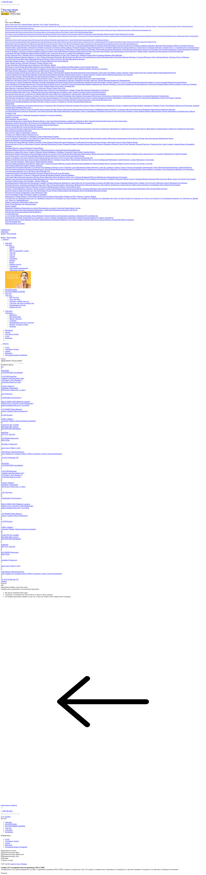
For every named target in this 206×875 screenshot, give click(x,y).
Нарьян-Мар (9, 104)
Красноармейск (35, 51)
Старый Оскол (71, 53)
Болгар (136, 138)
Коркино (104, 179)
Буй (14, 59)
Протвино (195, 49)
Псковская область (111, 30)
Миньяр (8, 179)
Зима (112, 183)
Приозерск (27, 86)
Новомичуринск (39, 67)
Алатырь (57, 150)
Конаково (74, 73)
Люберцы (144, 46)
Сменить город (15, 14)
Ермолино (24, 57)
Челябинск (112, 179)
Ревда (108, 169)
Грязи (7, 63)
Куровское (82, 47)
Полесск (89, 98)
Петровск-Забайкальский (49, 187)
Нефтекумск (72, 129)
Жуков (65, 57)
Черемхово (174, 183)
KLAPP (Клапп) (7, 415)
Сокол (70, 92)
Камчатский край (35, 44)
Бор (160, 144)
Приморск (113, 84)
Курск (37, 61)
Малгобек (28, 131)
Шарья (71, 59)
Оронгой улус (50, 198)
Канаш (51, 150)
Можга (40, 148)
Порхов (72, 100)
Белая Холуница (15, 142)
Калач (40, 80)
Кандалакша (87, 96)
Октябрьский (103, 160)
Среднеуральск (11, 171)
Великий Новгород (85, 102)
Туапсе (162, 105)
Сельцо (93, 78)
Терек (22, 125)
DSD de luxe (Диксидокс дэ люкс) (13, 390)
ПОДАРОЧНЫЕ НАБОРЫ (15, 826)
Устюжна (81, 92)
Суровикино (122, 109)
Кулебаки (73, 144)
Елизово (8, 212)
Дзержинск (154, 144)
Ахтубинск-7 (19, 115)
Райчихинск (57, 210)
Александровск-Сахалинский (110, 220)
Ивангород (144, 84)
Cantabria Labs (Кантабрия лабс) (12, 378)
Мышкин (31, 76)
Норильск (97, 185)
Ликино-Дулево (72, 47)
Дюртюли (84, 160)
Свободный (48, 210)
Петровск (75, 163)
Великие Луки (106, 100)
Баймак (8, 160)
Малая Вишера (24, 102)
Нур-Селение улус (74, 198)
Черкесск (19, 133)
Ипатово (27, 129)
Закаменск (41, 198)
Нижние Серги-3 (58, 167)
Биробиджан (16, 221)
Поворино (79, 80)
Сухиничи (140, 57)
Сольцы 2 (54, 102)
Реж (96, 167)
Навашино (108, 144)
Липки (40, 75)
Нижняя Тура (71, 169)
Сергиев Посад (142, 47)
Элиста (24, 119)
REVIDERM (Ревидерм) (10, 438)
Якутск (87, 216)
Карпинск (175, 167)
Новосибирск (63, 191)
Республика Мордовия (12, 36)
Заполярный (19, 96)
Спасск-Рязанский (63, 67)
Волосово (22, 84)
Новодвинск (67, 94)
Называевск (26, 192)
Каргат (21, 191)
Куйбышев (90, 191)
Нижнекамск (122, 138)
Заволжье (44, 144)
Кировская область (56, 36)
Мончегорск (96, 96)
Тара (33, 192)
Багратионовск (18, 98)
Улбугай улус (188, 198)
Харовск (88, 92)
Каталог (6, 239)
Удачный (47, 216)
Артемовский (10, 167)
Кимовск (61, 75)
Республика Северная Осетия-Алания (54, 34)
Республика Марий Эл (42, 36)
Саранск (40, 136)
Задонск (18, 63)
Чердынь (70, 154)
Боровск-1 (32, 57)
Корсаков (8, 220)
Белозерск (9, 92)
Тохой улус (130, 198)
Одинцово (56, 47)
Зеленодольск (62, 138)
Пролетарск (75, 111)
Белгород (62, 53)
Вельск (8, 94)
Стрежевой (42, 194)
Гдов (19, 100)
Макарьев (33, 59)
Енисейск (145, 185)
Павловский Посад (98, 47)
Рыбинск (52, 76)
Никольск (56, 92)
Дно (23, 100)
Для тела (8, 828)
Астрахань (51, 115)
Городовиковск (11, 119)
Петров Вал (35, 109)
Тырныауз (33, 125)
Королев (130, 49)
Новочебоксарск (74, 150)
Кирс (7, 142)
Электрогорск (153, 51)
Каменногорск (97, 84)
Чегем (26, 125)
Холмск (74, 220)
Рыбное (48, 67)
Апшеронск (20, 105)
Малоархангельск (26, 65)
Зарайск (55, 46)
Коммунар (130, 84)
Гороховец (43, 82)
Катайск (17, 173)
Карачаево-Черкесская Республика (108, 34)
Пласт (88, 179)
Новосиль (36, 65)
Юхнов (160, 57)
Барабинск (76, 191)
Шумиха (47, 173)
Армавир (196, 105)
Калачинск (17, 192)
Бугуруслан (64, 158)
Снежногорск (164, 96)
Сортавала (105, 90)
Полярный (155, 96)
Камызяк (27, 115)
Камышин (147, 109)
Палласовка (89, 109)
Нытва (45, 154)
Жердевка (9, 71)
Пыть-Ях (56, 177)
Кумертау (126, 160)
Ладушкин (170, 98)
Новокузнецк (123, 189)
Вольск (107, 163)
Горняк (18, 196)
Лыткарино (186, 49)
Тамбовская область (139, 26)
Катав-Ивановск (39, 179)
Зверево (142, 111)
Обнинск (186, 57)
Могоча (29, 187)
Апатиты (35, 96)
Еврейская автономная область (108, 44)
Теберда (34, 133)
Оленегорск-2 (106, 96)
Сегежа (78, 90)
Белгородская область (25, 26)
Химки (107, 51)
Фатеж (32, 61)
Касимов (95, 67)
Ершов (14, 163)
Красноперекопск (60, 121)
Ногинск (190, 46)
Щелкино (36, 121)
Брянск (81, 78)
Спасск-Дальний (50, 218)
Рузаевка (55, 136)
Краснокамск (87, 154)
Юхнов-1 (166, 57)
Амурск (78, 208)
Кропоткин (61, 105)
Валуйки (17, 53)
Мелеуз (51, 160)
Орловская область (101, 26)
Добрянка (135, 154)
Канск (162, 185)
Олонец (51, 90)
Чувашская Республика (101, 36)
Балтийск (109, 98)
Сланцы (34, 86)
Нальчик (40, 125)
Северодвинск (77, 94)
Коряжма (102, 94)
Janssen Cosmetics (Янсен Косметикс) (14, 411)
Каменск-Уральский (130, 169)
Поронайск (56, 220)
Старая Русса (63, 102)
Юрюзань (29, 179)
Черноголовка (10, 47)
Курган (59, 173)
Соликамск (159, 154)
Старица (118, 73)
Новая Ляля (90, 167)
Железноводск (152, 129)
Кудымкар (183, 154)
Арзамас (170, 144)
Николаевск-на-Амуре (30, 208)
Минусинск (137, 185)
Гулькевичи (48, 105)
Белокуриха (42, 196)
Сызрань (86, 152)
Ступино (49, 49)
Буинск (48, 138)
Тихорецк (156, 105)
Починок (55, 69)
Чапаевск (39, 152)
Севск (50, 78)
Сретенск (62, 187)
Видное (130, 46)
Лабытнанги (18, 175)
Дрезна (63, 47)
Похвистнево (78, 152)
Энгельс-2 (142, 163)
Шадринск (66, 173)
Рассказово (60, 71)
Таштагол (29, 189)
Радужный (177, 82)
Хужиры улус (178, 198)
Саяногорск (15, 202)
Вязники (35, 82)
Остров (54, 100)
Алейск (30, 196)
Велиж (13, 69)
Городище (28, 156)
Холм (75, 102)
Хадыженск (29, 105)
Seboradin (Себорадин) (9, 444)
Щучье (53, 173)
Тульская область (162, 26)
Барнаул (24, 196)
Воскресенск (26, 46)
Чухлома (65, 59)
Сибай (120, 160)
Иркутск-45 (80, 183)
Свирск (167, 183)
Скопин (88, 67)
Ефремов (34, 75)
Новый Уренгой (61, 175)
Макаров (28, 220)
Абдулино (24, 158)
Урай (68, 177)
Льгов (60, 61)
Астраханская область (54, 32)
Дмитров (40, 46)
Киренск (16, 183)
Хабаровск (18, 208)
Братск (101, 183)
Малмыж (70, 142)
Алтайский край (100, 42)
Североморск (128, 96)
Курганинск (84, 105)
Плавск (79, 75)
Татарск (104, 191)
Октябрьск (60, 152)
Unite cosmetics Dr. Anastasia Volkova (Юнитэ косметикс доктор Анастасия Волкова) (31, 454)
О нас (7, 347)
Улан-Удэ (12, 200)
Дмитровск (15, 65)
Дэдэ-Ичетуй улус (12, 198)
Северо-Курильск (45, 220)
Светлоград (96, 129)
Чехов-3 (73, 49)
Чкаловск (132, 144)
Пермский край (126, 36)
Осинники (86, 189)
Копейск (146, 179)
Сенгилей (13, 162)
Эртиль (101, 80)
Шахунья (8, 146)
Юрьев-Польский (138, 82)
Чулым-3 (55, 191)
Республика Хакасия (126, 42)
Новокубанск (101, 105)
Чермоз (17, 154)
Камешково (51, 82)
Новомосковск (70, 75)
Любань (47, 86)
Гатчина (137, 84)
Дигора (14, 127)
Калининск (21, 163)
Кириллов (48, 92)
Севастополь (122, 121)
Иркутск (95, 183)
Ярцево (88, 69)
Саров (164, 144)
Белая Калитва (15, 111)
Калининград (137, 98)
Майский (8, 125)
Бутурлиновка (33, 80)
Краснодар (180, 105)
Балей (7, 187)
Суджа (27, 61)
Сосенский (86, 57)
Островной (59, 96)
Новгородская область (125, 30)
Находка (31, 218)
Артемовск (24, 185)
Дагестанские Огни (35, 123)
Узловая (98, 75)
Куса (73, 179)
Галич (18, 59)
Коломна (81, 51)
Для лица (8, 822)
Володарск (30, 144)
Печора (49, 88)
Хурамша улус (86, 198)
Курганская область (38, 40)
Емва (7, 88)
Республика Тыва (138, 42)
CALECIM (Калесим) (9, 376)
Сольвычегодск (30, 94)
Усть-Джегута (10, 133)
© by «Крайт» (6, 817)
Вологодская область (53, 30)
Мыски (79, 189)
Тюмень (33, 165)
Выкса (183, 144)
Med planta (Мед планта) (10, 427)
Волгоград (131, 109)
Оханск (54, 154)
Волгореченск (79, 59)
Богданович (20, 167)
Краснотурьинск (11, 169)
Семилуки (94, 80)
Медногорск (49, 158)
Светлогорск (127, 98)
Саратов (48, 163)
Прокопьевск (141, 189)
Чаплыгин (33, 63)
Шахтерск (95, 220)
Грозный (30, 134)
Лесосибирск (106, 185)
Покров (88, 82)
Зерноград (25, 111)
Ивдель (189, 167)
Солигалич (58, 59)
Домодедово (100, 49)
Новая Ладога (55, 84)
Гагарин (19, 69)
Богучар (14, 80)
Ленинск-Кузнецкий (110, 189)
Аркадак (8, 163)
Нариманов (35, 115)
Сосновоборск (154, 185)
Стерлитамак (149, 160)
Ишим (17, 165)
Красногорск (122, 46)
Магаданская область (48, 44)
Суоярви (71, 90)
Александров (10, 82)
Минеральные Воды (59, 129)
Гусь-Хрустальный (160, 82)
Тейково (82, 55)
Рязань (77, 67)
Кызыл (33, 204)
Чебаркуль (44, 181)
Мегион (37, 177)
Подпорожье (18, 86)
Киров (99, 57)
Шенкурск (58, 94)
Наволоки (47, 55)
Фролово (172, 109)
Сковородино (18, 210)
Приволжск (74, 55)
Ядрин (37, 150)
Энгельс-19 (134, 163)
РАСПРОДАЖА (11, 824)
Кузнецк (81, 156)
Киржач (65, 82)
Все (2, 367)
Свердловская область (25, 40)
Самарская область (115, 36)
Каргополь (15, 94)
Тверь (136, 73)
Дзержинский (73, 51)
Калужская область (52, 26)
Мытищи (159, 46)
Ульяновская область (183, 36)
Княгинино (52, 144)
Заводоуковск (10, 165)
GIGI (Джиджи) (6, 394)
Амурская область (23, 44)
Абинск (8, 105)
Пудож (56, 90)
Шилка (74, 187)
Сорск (36, 202)
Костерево (102, 82)
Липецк (46, 63)
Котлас (21, 94)
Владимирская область (26, 28)
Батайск (130, 111)
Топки (36, 189)
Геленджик (188, 105)
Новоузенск (40, 163)
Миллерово (58, 111)
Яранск (130, 142)
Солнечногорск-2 (39, 49)
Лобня (179, 49)
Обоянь (16, 61)
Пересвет (158, 47)
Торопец (125, 73)
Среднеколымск (62, 216)
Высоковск (112, 46)
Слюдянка (50, 183)
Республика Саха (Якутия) (63, 44)
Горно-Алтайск (10, 206)
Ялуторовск (25, 165)
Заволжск (26, 55)
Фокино (15, 78)
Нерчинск (36, 187)
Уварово (53, 71)
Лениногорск (85, 138)
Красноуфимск (148, 169)
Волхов (47, 84)
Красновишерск (37, 154)
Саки (52, 121)
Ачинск (123, 185)
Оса (49, 154)
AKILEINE (5, 370)
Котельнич (63, 142)
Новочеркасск (173, 111)
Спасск (8, 156)
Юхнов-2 (173, 57)
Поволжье (36, 24)
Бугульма (41, 138)
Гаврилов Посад (16, 55)
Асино (7, 194)
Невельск (64, 220)
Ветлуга (23, 144)
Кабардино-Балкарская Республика (30, 34)
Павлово (87, 144)
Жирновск (16, 109)
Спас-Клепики (19, 67)
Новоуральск (61, 169)
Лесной (48, 169)
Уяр (48, 185)
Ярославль (71, 76)
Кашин (68, 73)
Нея (52, 59)
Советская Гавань (63, 208)
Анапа (13, 105)
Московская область (11, 26)
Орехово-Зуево (52, 51)
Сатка (57, 179)
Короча (32, 53)
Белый (23, 73)
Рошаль (44, 51)
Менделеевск (103, 138)
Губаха (128, 154)
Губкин (88, 53)
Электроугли (33, 47)
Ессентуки (133, 129)
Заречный (74, 156)
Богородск (15, 144)
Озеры (88, 47)
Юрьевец (108, 55)
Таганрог (8, 113)
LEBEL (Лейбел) (7, 419)
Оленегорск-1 (138, 96)
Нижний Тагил (116, 169)
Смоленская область (126, 26)
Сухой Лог (102, 167)
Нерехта (47, 59)
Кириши (161, 84)
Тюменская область (11, 40)
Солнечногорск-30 (12, 49)
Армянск (70, 121)
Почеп (45, 78)
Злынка (28, 78)
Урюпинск (165, 109)
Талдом (56, 49)
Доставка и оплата (12, 349)
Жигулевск (24, 152)
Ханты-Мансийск (46, 177)
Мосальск (148, 57)
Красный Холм (84, 73)
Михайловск (115, 129)
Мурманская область (82, 30)
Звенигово (9, 140)
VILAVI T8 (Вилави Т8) (9, 458)
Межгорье (140, 160)
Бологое (29, 73)
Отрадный (68, 152)
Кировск (178, 84)
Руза (123, 47)
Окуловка (33, 102)
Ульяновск (21, 162)
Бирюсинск (66, 183)
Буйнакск (81, 123)
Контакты (8, 353)
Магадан (15, 214)
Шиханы (62, 163)
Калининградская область (97, 30)
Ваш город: (10, 10)
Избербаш (46, 123)
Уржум (124, 142)
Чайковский (168, 154)
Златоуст (132, 179)
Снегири (79, 46)
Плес (68, 55)
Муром (184, 82)
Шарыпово (169, 185)
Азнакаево (14, 138)
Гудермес (8, 134)
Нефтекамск (113, 160)
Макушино (32, 173)
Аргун (36, 134)
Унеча (76, 78)
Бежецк (17, 73)
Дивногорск (70, 185)
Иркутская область (11, 42)
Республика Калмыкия (81, 32)
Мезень (39, 94)
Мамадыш (94, 138)
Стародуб (56, 78)
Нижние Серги (70, 167)
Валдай (16, 102)
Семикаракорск (92, 111)
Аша (17, 179)
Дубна (124, 49)
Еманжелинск (95, 179)
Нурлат (130, 138)
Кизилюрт (24, 123)
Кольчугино (73, 82)
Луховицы (137, 46)
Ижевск (16, 148)
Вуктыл (34, 88)
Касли (47, 179)
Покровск (80, 216)
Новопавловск (46, 129)
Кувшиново (94, 73)
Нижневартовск (113, 177)
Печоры (66, 100)
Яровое (93, 196)
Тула (124, 75)
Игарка (39, 185)
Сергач (121, 144)
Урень (126, 144)
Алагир (8, 127)
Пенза (68, 156)
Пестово (40, 102)
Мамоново (156, 98)
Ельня (49, 69)
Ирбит (140, 169)
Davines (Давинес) (7, 386)
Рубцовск (50, 196)
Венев (28, 75)
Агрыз (7, 138)
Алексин (8, 75)
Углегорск (87, 220)
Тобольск (39, 165)
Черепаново (41, 191)
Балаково (55, 163)
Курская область (77, 26)
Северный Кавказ (27, 24)
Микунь (12, 88)
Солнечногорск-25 (26, 49)
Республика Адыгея (67, 32)
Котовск (16, 71)
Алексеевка (9, 53)
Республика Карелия (39, 30)
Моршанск (23, 71)
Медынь (133, 57)
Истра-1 (73, 46)
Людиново (118, 57)
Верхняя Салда (30, 167)
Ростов (38, 76)
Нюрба (53, 216)
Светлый (177, 98)
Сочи (29, 107)
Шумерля (64, 150)
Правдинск (81, 98)
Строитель (55, 53)
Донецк (165, 111)
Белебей (14, 160)
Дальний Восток (54, 24)
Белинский (15, 156)
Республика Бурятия (112, 42)
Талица (123, 167)
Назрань (13, 131)
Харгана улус (139, 198)
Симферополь (79, 121)
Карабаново (27, 82)
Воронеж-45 (115, 80)
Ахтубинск (9, 115)
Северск (35, 194)
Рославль (67, 69)
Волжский (139, 109)
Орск (71, 158)
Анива (22, 220)
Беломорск (32, 90)
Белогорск (18, 121)
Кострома (9, 59)
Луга (11, 86)
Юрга (148, 189)
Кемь (7, 90)
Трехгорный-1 (29, 181)
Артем (25, 218)
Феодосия (108, 121)
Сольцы (47, 102)
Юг (20, 24)
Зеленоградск (42, 98)
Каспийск (73, 123)
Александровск (120, 154)
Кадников (64, 92)
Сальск (83, 111)
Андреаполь (9, 73)
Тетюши (142, 138)
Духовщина (42, 69)
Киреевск (54, 75)
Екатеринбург (138, 167)
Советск (104, 75)
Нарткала (16, 125)
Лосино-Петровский (175, 51)
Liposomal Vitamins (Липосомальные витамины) (18, 421)
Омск (45, 192)
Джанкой (92, 121)
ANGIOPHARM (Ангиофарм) (12, 372)
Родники (89, 55)
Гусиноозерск (167, 198)
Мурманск (28, 96)
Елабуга (54, 138)
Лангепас (30, 177)
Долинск (35, 220)
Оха (69, 220)
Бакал (52, 179)
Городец (37, 144)
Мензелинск (112, 138)
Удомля (131, 73)
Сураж (63, 78)
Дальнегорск (39, 218)
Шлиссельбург (169, 84)
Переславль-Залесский (83, 76)
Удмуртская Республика (86, 36)
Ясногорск (118, 75)
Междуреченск (162, 189)
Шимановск (39, 210)
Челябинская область (102, 40)
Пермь (94, 154)
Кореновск (70, 105)
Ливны (53, 65)
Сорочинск (77, 158)
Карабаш (139, 179)
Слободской (110, 142)
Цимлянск (101, 111)
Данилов (18, 76)
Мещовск (126, 57)
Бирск (27, 160)
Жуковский (117, 49)
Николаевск (68, 109)
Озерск (67, 98)
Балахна (8, 144)
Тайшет (142, 183)
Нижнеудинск (133, 183)
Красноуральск (39, 169)
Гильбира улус (61, 198)
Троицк (38, 181)
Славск (95, 98)
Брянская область (187, 26)
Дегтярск (32, 171)
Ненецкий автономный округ (141, 30)
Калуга (180, 57)
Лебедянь (25, 63)
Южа (114, 55)
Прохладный (48, 125)
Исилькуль (9, 192)
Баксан (55, 125)
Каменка (35, 156)
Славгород (80, 196)
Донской (129, 75)
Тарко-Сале (9, 175)
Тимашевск (148, 105)
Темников (33, 136)
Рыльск (22, 61)
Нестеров (73, 98)
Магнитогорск (161, 179)
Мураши (81, 142)
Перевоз (115, 144)
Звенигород (146, 49)
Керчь (42, 121)
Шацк (72, 67)
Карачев (34, 78)
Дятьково (8, 78)
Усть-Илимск (182, 183)
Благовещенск (34, 160)
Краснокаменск (20, 187)
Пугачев (126, 163)
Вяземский (9, 208)
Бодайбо (107, 183)
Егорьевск (48, 46)
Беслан (31, 127)
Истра (67, 46)
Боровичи (9, 102)
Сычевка (74, 69)
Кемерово (94, 189)
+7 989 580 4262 (7, 2)
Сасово (82, 67)
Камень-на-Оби (70, 196)
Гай (91, 158)
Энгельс (149, 163)
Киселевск (66, 189)
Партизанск (72, 218)
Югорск (94, 177)
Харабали (43, 115)
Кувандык (86, 158)
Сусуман (8, 214)
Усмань (40, 63)
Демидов (26, 69)
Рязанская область (113, 26)
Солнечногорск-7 (193, 47)
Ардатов (8, 136)
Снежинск (9, 181)
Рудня (61, 69)
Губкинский (35, 175)
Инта (60, 88)
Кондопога (13, 90)
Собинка (109, 82)
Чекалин (91, 75)
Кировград (22, 169)
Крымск (77, 105)
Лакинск (116, 82)
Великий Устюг (25, 92)
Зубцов (56, 73)
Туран (12, 204)
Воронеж (107, 80)
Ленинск (60, 109)
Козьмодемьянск (29, 140)
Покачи (79, 177)
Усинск (55, 88)
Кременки (59, 57)
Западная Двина (47, 73)
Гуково (136, 111)
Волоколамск (16, 46)
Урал (41, 24)
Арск (30, 138)
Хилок (68, 187)
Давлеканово (76, 160)
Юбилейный (63, 51)
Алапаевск (158, 169)
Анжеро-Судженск (46, 189)
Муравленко (50, 175)
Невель (28, 100)
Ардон (25, 127)
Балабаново (9, 57)
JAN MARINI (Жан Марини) (11, 409)
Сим (13, 179)
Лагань (19, 119)
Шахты (192, 111)
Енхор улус (158, 198)
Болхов (8, 65)
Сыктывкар (20, 88)
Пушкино (109, 47)
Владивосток (10, 218)
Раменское (117, 47)
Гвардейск (9, 98)
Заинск (70, 138)
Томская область (89, 42)
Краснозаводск (130, 47)
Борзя (12, 187)
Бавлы (35, 138)
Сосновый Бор (69, 86)
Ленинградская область (13, 30)
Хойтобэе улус (97, 198)
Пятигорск (173, 129)
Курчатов (43, 61)
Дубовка (8, 109)
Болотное (8, 191)
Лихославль (103, 73)
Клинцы (87, 78)
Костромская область (65, 26)
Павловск (71, 80)
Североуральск (92, 169)
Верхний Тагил (22, 171)
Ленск (34, 216)
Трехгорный (191, 179)
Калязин (62, 73)
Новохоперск (63, 80)
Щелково (92, 49)
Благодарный (10, 129)
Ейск (55, 105)
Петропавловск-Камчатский (22, 212)
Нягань (63, 177)
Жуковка (22, 78)
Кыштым (152, 179)
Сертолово (72, 84)
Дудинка (53, 185)
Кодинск (16, 185)
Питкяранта (63, 90)
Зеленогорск (115, 185)
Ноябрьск (70, 175)
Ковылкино (47, 136)
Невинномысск (163, 129)
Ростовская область (40, 32)
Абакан (8, 202)
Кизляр (67, 123)
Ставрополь (124, 129)
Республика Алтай (150, 42)
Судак (47, 121)
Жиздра (79, 57)
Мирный (86, 94)
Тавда (38, 171)
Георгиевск (190, 129)
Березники (101, 154)
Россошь (86, 80)
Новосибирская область (65, 42)
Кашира (86, 46)
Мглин (40, 78)
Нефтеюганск (102, 177)
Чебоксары (44, 150)
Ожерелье (100, 46)
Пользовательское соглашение (16, 355)
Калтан (73, 189)
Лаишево (76, 138)
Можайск (152, 46)
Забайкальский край (37, 42)
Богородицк (21, 75)
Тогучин (33, 191)
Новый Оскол (45, 53)
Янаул (68, 160)
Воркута (28, 88)
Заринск (87, 196)
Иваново (119, 55)
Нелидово (143, 73)
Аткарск (68, 163)
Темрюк (140, 105)
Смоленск (104, 69)
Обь (70, 191)
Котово (54, 109)
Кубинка (41, 47)
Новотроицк (40, 158)
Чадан (7, 204)
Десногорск (95, 69)
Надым (43, 175)
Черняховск (117, 98)
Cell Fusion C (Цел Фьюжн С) (11, 380)
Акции (7, 351)
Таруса (154, 57)
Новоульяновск (42, 162)
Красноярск (60, 185)
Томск (21, 194)
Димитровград (30, 162)
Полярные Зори (70, 96)
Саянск (73, 183)
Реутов (162, 49)
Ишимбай (44, 160)
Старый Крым (27, 121)
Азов (14, 113)
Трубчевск (70, 78)
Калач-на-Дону (25, 109)
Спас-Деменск (41, 57)
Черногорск (24, 202)
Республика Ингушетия (89, 34)
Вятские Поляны (28, 142)
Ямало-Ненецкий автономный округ (57, 40)
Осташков (111, 73)
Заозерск (52, 96)
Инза (7, 162)
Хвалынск (114, 163)
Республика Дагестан (12, 34)
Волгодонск (122, 111)
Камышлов (171, 169)
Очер (59, 154)
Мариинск (22, 189)
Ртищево (94, 163)
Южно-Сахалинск (127, 220)
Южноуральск (18, 181)
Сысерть (117, 167)
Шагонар (18, 204)
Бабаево (16, 92)
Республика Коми (26, 30)
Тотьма (75, 92)
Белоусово (72, 57)
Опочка (60, 100)
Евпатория (100, 121)
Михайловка (156, 109)
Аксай (7, 111)
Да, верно (5, 14)
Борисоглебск (22, 80)
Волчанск (190, 169)
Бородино (89, 185)
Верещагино (10, 154)
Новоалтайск (59, 196)
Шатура (85, 49)
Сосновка (38, 142)
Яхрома (34, 46)
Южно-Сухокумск (57, 123)
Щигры (65, 61)
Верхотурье (40, 167)
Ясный (8, 158)
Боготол (129, 185)
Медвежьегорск (42, 90)
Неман (34, 98)
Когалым (22, 177)
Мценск (47, 65)
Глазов (35, 148)
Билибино (14, 223)
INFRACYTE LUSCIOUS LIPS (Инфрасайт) (17, 403)
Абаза (31, 202)
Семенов (176, 144)
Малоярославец (108, 57)
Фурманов (100, 55)
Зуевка (44, 142)
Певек (7, 223)
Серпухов (113, 51)
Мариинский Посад (19, 150)
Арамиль (110, 167)
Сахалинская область (91, 44)
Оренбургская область (152, 36)
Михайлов (29, 67)
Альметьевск (23, 138)
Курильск (16, 220)
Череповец (96, 92)
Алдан (7, 216)
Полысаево (132, 189)
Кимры (155, 73)
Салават (133, 160)
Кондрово (51, 57)
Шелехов (160, 183)
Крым (91, 32)
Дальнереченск (62, 218)
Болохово (46, 75)
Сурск (21, 156)
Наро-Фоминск (168, 46)
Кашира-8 (92, 46)
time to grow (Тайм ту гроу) (10, 448)
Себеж (93, 100)
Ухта (63, 88)
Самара (17, 152)
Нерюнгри (94, 216)
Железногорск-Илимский (29, 183)
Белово (154, 189)
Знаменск (58, 115)
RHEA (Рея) (5, 440)
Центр (7, 24)
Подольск (89, 51)
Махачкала (9, 123)
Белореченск (39, 105)
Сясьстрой (64, 84)
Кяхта (123, 198)
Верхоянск (20, 216)
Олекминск (72, 216)
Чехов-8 (79, 49)
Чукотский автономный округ (128, 44)
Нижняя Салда (181, 169)
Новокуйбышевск (49, 152)
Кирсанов (37, 71)
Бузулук (57, 158)
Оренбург (31, 158)
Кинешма (39, 55)
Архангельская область (67, 30)
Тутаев (59, 76)
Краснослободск (111, 109)
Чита (78, 187)
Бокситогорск (31, 84)
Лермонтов (181, 129)
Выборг (89, 84)
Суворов (85, 75)
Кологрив (40, 59)
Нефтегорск (9, 152)
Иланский (9, 185)
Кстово (59, 144)
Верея (176, 46)
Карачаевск (27, 133)
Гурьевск (27, 98)
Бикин (72, 208)
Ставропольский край (74, 34)
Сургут (73, 177)
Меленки (81, 82)
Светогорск (121, 84)
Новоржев (47, 100)
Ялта (87, 121)
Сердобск (62, 156)
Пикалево (40, 84)
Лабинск (92, 105)
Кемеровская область (51, 42)
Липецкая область (89, 26)
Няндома (45, 94)
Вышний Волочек (169, 73)
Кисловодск (142, 129)
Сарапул (22, 148)
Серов (164, 169)
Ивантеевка (137, 49)
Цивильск (31, 150)
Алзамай (42, 183)
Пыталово (87, 100)
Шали (24, 134)
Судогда (123, 82)
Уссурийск (100, 218)
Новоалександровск (84, 129)
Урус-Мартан (17, 134)
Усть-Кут (153, 183)
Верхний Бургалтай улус (28, 198)
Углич (64, 76)
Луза (76, 142)
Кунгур (152, 154)
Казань (156, 138)
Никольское (54, 86)
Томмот (13, 216)
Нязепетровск (80, 179)
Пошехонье (45, 76)
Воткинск (29, 148)
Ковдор (12, 96)
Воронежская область (12, 28)
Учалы (63, 160)
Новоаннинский (79, 109)
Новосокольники (37, 100)
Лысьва (146, 154)
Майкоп (8, 117)
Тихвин (41, 86)
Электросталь (24, 51)
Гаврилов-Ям (10, 76)
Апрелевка (183, 46)
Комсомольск (56, 55)
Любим (25, 76)
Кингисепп (153, 84)
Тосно (61, 86)
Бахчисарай (9, 121)
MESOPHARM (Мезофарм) (11, 428)
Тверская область (151, 26)
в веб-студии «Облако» (18, 864)
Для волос (9, 830)
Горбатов (100, 144)
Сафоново (81, 69)
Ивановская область (39, 26)
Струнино (19, 82)
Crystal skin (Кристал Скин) (11, 382)
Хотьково (151, 47)
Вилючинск (37, 212)
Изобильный (36, 129)
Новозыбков (100, 78)
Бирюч (37, 53)
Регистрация (11, 234)
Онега (51, 94)
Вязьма (8, 69)
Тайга (100, 189)
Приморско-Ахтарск (114, 105)
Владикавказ (38, 127)
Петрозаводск (95, 90)
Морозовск (67, 111)
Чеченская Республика (126, 34)
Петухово (40, 173)
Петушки (94, 82)
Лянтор (16, 177)
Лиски (45, 80)
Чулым (49, 191)
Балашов (101, 163)
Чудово (70, 102)
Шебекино (81, 53)
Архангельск (94, 94)
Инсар (14, 136)
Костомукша (85, 90)
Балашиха (121, 51)
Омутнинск (89, 142)
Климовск (155, 49)
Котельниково (45, 109)
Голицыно (48, 47)
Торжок (150, 73)
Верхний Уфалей (122, 179)
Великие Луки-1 (11, 100)
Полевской (102, 169)
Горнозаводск (25, 154)
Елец (50, 63)
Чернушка (78, 154)
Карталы (22, 179)
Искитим (97, 191)
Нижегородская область (70, 36)
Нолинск (97, 142)
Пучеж (63, 55)
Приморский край (78, 44)
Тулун (147, 183)
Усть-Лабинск (170, 105)
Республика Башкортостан (168, 36)
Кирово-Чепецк (53, 142)
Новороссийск (21, 107)
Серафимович (99, 109)
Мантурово (25, 59)
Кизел (141, 154)
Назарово (176, 185)
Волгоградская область (26, 32)
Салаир (15, 189)
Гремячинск (109, 154)
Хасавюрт (88, 123)
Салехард (27, 175)
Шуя (94, 55)
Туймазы (57, 160)
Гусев (62, 98)
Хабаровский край (11, 44)
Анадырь (21, 223)
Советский (9, 177)
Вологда (103, 92)
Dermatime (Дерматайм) (9, 388)
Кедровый (28, 194)
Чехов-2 (62, 49)
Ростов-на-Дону (111, 111)
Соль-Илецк (15, 158)
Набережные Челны (166, 138)
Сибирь (45, 24)
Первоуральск (81, 169)
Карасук (15, 191)
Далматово (9, 173)
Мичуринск (45, 71)
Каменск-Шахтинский (153, 111)
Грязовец (34, 92)
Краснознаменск (171, 49)
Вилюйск (28, 216)
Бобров (8, 80)
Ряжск (53, 67)
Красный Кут (31, 163)
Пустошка (79, 100)
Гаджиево (147, 96)
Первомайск (190, 144)
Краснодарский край (12, 32)
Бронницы (109, 49)
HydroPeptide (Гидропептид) (11, 398)
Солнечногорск (181, 47)
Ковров (170, 82)
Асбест (156, 167)
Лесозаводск (109, 218)
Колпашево (14, 194)
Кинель (92, 152)
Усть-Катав (182, 179)
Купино (27, 191)
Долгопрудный (98, 51)
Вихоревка (9, 183)
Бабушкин (106, 198)
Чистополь (149, 138)
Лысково (80, 144)
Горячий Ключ (10, 107)
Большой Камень (89, 218)
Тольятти (32, 152)
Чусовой (176, 154)
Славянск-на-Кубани (129, 105)
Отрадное (186, 84)
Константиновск (47, 111)
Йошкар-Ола (18, 140)
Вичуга (33, 55)
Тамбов (30, 71)
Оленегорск (44, 96)
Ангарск (88, 183)
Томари (80, 220)
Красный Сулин (35, 111)
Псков (98, 100)
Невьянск (48, 167)
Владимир (149, 82)
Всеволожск (81, 84)
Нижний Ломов (45, 156)
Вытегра (41, 92)
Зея (71, 210)
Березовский (148, 167)
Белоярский (86, 177)
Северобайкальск (22, 200)
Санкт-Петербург (11, 84)
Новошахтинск (184, 111)
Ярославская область (175, 26)
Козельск (93, 57)
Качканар (29, 169)
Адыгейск (15, 117)
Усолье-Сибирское (121, 183)
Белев (14, 75)
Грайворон (25, 53)
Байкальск (58, 183)
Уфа (90, 160)
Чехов (67, 49)
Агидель (95, 160)
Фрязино (15, 51)
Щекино (111, 75)
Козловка (8, 150)
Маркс (120, 163)
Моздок (20, 127)
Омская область (78, 42)
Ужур (44, 185)
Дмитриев (9, 61)
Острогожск (53, 80)
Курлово (59, 82)
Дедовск (61, 46)
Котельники (163, 51)
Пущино (8, 51)
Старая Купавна (22, 47)
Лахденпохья (23, 90)
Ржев (160, 73)
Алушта (115, 121)
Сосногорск (41, 88)
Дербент (16, 123)
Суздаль (129, 82)
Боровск (17, 57)
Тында (75, 210)
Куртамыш (24, 173)
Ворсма (94, 144)
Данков (12, 63)
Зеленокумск (105, 129)
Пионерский (147, 98)
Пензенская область (138, 36)
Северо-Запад (14, 24)
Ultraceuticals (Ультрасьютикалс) (12, 452)
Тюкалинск (39, 192)
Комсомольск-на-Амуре (47, 208)
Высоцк (106, 84)
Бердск (83, 191)
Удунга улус (149, 198)
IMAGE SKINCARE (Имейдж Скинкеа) (15, 401)
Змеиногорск (10, 196)
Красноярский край (23, 42)
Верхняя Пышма (165, 167)
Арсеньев (19, 218)
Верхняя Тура (45, 171)
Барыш (50, 162)
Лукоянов (66, 144)
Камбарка (9, 148)
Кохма (7, 55)
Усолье (64, 154)
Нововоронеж (125, 80)
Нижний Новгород (143, 144)
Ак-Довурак (26, 204)
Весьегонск (36, 73)
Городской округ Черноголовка (136, 51)
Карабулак (20, 131)
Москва (8, 46)
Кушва (53, 169)
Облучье (8, 221)
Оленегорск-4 (117, 96)
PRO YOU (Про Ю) (8, 434)
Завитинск (9, 210)
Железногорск (52, 61)
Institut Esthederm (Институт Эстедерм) (15, 405)
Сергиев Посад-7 (168, 47)
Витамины (9, 832)
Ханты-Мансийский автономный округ (82, 40)
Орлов (103, 142)
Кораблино (9, 67)
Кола (7, 96)
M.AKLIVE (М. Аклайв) (10, 425)
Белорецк (21, 160)
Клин (106, 46)
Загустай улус (115, 198)
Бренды (6, 344)
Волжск (38, 140)
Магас (7, 131)
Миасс (170, 179)
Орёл (42, 65)
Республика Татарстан (27, 36)
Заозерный (32, 185)
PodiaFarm (4, 432)
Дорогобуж (34, 69)
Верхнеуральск (65, 179)
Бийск (35, 196)
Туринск (129, 167)
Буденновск (19, 129)
